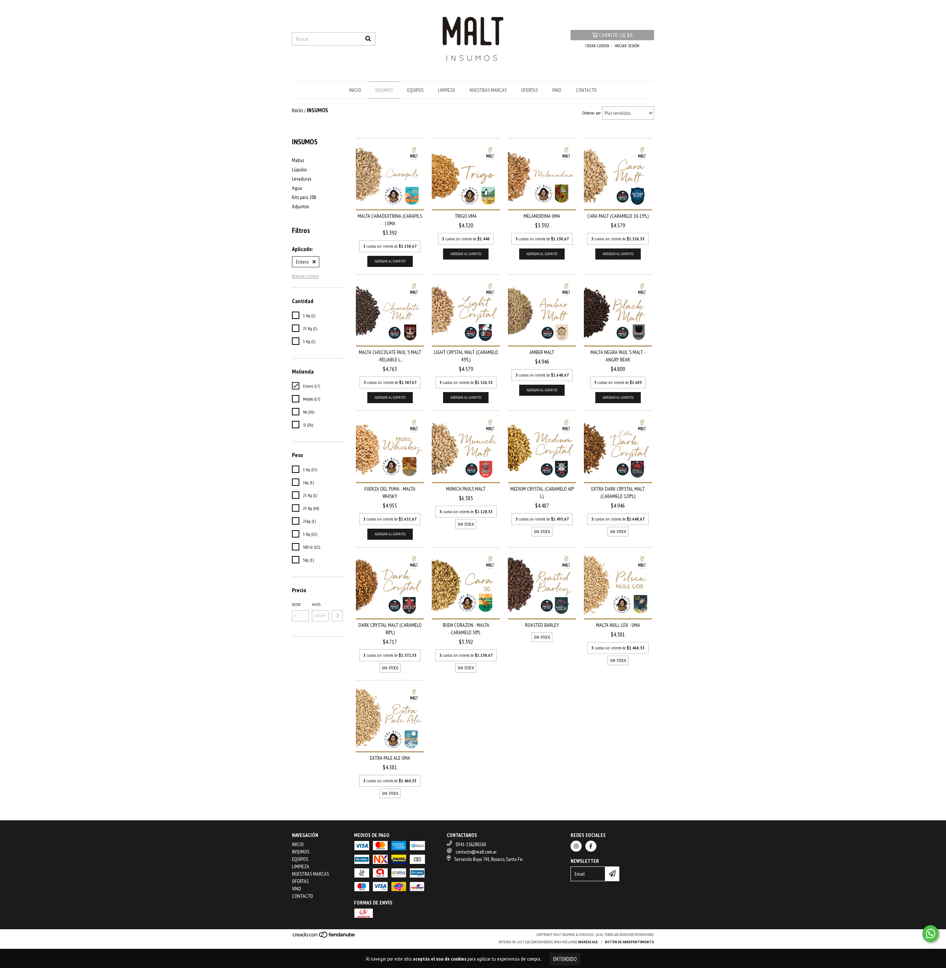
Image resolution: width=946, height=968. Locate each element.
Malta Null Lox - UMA (618, 625)
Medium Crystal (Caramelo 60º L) (542, 492)
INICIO (355, 90)
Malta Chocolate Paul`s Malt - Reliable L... (390, 356)
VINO (556, 90)
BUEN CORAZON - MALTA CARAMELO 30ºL (466, 629)
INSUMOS (384, 90)
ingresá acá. (588, 942)
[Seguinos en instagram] (576, 846)
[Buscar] (368, 38)
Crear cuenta (597, 45)
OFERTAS (529, 90)
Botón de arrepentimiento (629, 942)
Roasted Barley (542, 625)
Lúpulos (299, 169)
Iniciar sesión (627, 45)
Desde (296, 604)
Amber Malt (542, 352)
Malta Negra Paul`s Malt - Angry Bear (618, 356)
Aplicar (337, 615)
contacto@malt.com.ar (476, 851)
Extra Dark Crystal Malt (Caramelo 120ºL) (618, 492)
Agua (297, 188)
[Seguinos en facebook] (590, 846)
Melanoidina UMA (542, 216)
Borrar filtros (305, 276)
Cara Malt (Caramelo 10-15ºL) (618, 216)
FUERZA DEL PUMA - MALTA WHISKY (389, 492)
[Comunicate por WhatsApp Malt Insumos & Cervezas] (930, 933)
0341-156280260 (471, 844)
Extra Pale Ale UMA (390, 758)
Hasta (316, 604)
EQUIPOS (415, 90)
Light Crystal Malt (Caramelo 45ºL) (466, 356)
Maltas (298, 160)
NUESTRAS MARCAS (488, 90)
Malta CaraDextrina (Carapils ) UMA (390, 220)
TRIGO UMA (466, 216)
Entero (302, 261)
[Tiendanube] (324, 936)
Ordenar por (591, 113)
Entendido (565, 958)
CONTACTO (586, 90)
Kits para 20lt (304, 197)
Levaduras (301, 178)
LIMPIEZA (446, 90)
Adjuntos (300, 206)
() (616, 35)
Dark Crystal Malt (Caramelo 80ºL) (390, 629)
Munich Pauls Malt (466, 488)
